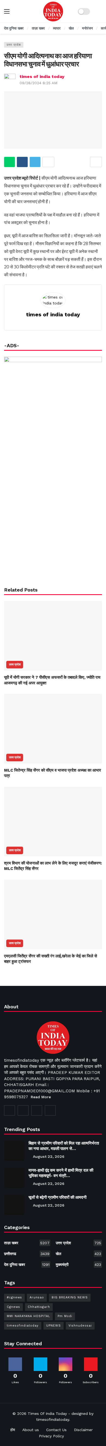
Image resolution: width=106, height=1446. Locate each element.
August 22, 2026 (48, 1156)
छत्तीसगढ (26, 1254)
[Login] (98, 11)
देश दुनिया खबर (26, 1264)
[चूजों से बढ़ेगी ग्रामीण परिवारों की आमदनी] (14, 1205)
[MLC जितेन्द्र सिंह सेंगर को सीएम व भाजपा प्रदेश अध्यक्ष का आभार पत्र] (53, 728)
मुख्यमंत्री (78, 1264)
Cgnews (13, 1307)
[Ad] (53, 526)
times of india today (42, 76)
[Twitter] (23, 1110)
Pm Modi (65, 1316)
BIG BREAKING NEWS (70, 1297)
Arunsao (37, 1297)
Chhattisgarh (39, 1307)
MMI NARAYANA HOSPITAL (28, 1316)
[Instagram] (36, 1110)
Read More (41, 1097)
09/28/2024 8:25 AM (38, 83)
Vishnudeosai (80, 1325)
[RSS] (50, 1110)
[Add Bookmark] (96, 162)
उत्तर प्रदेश (14, 45)
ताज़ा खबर (26, 1243)
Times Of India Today (47, 1413)
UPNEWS (53, 1325)
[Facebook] (9, 1110)
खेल (78, 1254)
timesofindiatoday (23, 1325)
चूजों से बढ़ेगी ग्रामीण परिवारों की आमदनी (57, 1197)
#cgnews (14, 1297)
